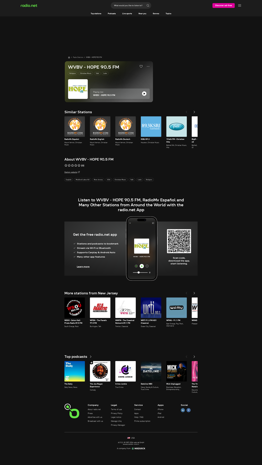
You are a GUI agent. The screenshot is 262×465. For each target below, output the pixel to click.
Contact (137, 409)
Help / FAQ (138, 417)
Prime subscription (142, 421)
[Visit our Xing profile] (188, 410)
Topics (168, 14)
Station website (70, 172)
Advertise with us (95, 417)
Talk (97, 73)
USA (108, 180)
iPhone (160, 409)
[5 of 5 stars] (79, 165)
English (68, 180)
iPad (159, 413)
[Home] (69, 57)
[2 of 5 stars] (69, 165)
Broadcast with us (95, 421)
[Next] (194, 111)
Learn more (83, 266)
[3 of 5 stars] (72, 165)
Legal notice (116, 417)
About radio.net (94, 409)
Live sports (127, 14)
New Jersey (98, 180)
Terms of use (116, 409)
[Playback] (144, 93)
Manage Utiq (116, 421)
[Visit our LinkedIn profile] (183, 410)
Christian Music (85, 73)
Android (161, 417)
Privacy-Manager (118, 425)
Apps (136, 413)
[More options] (148, 66)
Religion (72, 73)
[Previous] (186, 111)
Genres (156, 14)
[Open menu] (239, 5)
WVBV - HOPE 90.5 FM (104, 95)
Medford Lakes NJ (83, 180)
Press (90, 413)
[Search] (148, 5)
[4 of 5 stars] (75, 165)
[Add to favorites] (141, 66)
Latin (105, 73)
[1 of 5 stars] (66, 165)
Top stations (96, 14)
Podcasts (112, 14)
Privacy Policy (116, 413)
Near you (142, 14)
